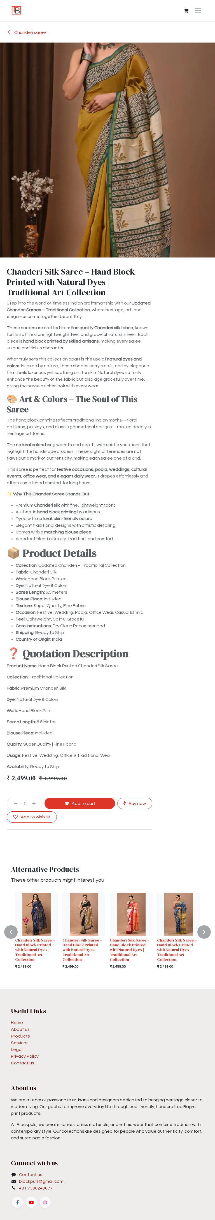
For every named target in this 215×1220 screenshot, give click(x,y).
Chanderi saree (29, 32)
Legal (16, 1049)
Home (17, 1022)
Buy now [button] (137, 803)
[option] (107, 932)
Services (20, 1043)
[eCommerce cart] (186, 10)
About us (20, 1029)
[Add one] (35, 803)
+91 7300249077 (36, 1188)
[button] (14, 932)
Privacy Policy (25, 1056)
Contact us (22, 1063)
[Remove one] (13, 803)
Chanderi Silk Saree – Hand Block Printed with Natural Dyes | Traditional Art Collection (35, 949)
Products (20, 1036)
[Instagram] (45, 1202)
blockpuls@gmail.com (41, 1181)
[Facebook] (17, 1202)
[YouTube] (31, 1202)
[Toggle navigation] (198, 10)
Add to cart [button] (83, 803)
